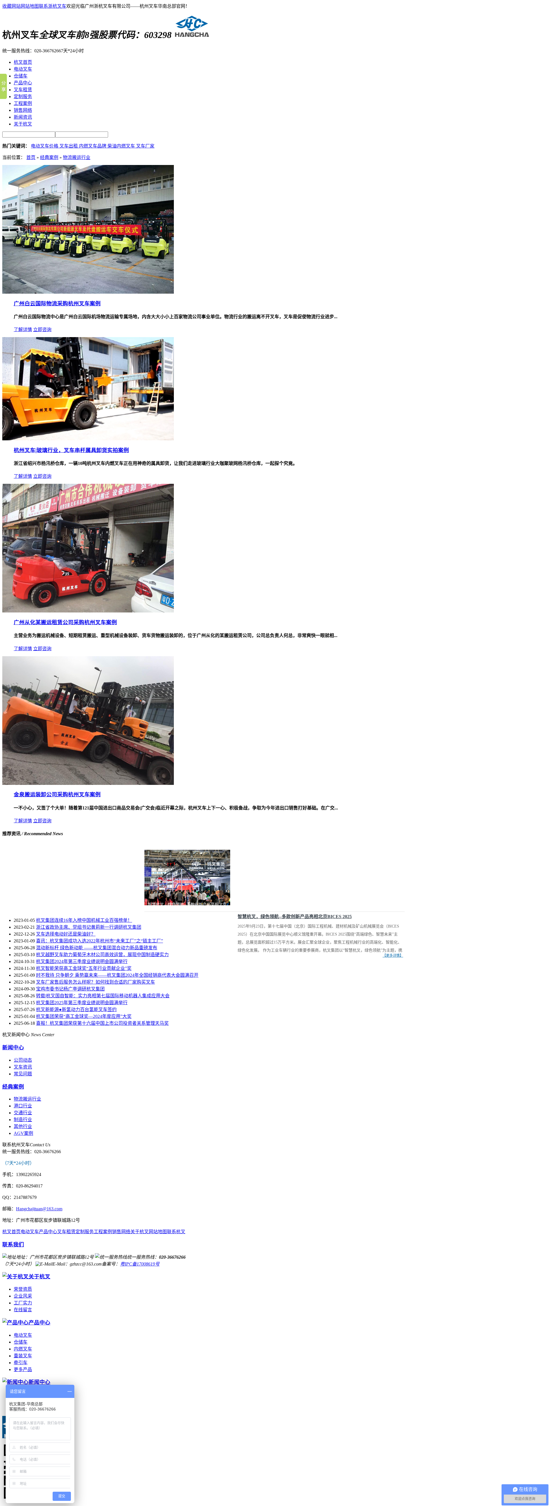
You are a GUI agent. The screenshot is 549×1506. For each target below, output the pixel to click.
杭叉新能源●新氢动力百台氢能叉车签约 (76, 1009)
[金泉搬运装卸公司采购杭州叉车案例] (88, 783)
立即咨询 (42, 329)
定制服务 (84, 1231)
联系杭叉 (176, 1231)
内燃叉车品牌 (93, 146)
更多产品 (23, 1369)
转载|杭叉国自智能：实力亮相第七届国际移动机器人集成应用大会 (103, 995)
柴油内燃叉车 (122, 146)
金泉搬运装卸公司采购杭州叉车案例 (57, 794)
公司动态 (23, 1060)
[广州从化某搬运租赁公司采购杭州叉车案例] (88, 610)
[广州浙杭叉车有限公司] (191, 35)
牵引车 (20, 1362)
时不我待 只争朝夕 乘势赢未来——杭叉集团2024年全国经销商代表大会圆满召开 (117, 975)
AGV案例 (23, 1133)
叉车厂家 (145, 146)
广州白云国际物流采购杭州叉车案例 (57, 304)
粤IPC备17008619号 (140, 1264)
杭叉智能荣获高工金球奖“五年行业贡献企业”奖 (84, 968)
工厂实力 (23, 1302)
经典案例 (49, 157)
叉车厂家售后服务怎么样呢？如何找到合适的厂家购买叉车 (95, 982)
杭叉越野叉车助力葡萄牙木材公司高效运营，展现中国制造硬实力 (102, 954)
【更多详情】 (393, 956)
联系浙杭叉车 (52, 6)
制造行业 (23, 1119)
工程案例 (103, 1231)
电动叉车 (30, 1231)
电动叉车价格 (45, 146)
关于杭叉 (139, 1231)
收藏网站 (11, 6)
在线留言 (23, 1309)
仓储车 (20, 1342)
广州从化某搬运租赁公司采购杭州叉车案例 (65, 622)
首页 (30, 157)
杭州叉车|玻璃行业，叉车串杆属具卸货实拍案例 (71, 450)
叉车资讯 (23, 1067)
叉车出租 (69, 146)
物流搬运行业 (76, 157)
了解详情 (23, 329)
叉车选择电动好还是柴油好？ (66, 934)
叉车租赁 (66, 1231)
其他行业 (23, 1126)
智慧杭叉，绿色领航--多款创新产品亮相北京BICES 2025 (295, 916)
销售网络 (121, 1231)
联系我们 (13, 1245)
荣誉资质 (23, 1289)
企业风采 (23, 1296)
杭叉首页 (11, 1231)
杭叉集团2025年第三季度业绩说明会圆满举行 (82, 1002)
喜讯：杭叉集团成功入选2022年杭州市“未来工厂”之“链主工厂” (99, 940)
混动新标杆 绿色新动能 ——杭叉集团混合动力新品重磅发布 (96, 947)
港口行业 (23, 1105)
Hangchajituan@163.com (39, 1208)
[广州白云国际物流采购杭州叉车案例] (88, 292)
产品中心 (48, 1231)
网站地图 (30, 6)
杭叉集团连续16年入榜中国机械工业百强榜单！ (84, 920)
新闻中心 (13, 1048)
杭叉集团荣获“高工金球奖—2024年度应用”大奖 (84, 1016)
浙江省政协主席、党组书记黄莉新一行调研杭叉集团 (88, 927)
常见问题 (23, 1073)
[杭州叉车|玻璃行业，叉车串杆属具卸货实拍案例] (88, 438)
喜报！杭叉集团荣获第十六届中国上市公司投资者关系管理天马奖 (102, 1023)
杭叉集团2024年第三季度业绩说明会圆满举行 (82, 961)
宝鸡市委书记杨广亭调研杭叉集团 (70, 988)
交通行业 (23, 1112)
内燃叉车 (23, 1348)
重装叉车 (23, 1355)
